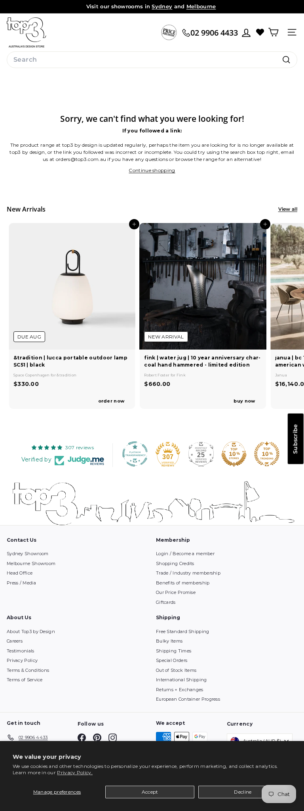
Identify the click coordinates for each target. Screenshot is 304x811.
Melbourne (201, 6)
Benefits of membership (183, 583)
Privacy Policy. (75, 772)
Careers (15, 641)
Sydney (162, 6)
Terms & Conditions (28, 670)
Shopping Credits (175, 563)
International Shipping (181, 679)
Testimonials (20, 651)
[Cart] (273, 32)
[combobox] (152, 59)
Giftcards (166, 602)
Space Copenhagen (32, 375)
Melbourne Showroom (31, 563)
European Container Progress (188, 699)
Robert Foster (157, 375)
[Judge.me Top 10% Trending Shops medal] (266, 454)
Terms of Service (25, 679)
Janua (281, 375)
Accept (150, 792)
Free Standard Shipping (182, 631)
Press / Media (21, 583)
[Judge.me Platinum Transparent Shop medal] (135, 454)
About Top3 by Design (31, 631)
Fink (181, 375)
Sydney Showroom (28, 553)
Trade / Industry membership (188, 573)
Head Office (19, 573)
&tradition (66, 375)
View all (287, 209)
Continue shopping (152, 170)
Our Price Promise (176, 592)
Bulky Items (169, 641)
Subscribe (295, 438)
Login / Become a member (185, 553)
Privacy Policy (22, 660)
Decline (242, 792)
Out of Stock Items (176, 670)
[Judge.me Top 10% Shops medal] (234, 454)
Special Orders (171, 660)
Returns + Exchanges (179, 689)
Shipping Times (173, 651)
